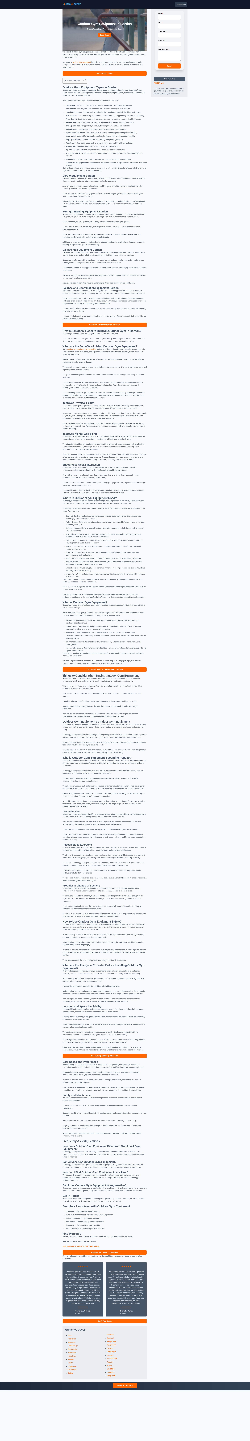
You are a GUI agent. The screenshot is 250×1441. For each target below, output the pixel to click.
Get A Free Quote (105, 1321)
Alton (64, 1246)
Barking (96, 1246)
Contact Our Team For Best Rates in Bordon (105, 669)
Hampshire (72, 1353)
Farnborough (73, 1346)
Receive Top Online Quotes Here (104, 1056)
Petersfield (88, 1246)
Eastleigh (110, 1338)
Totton (109, 1365)
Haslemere (71, 1246)
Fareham (110, 1335)
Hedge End (111, 1341)
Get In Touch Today (105, 73)
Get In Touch (169, 79)
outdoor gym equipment (82, 62)
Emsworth (72, 1366)
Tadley (70, 1373)
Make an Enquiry (125, 1385)
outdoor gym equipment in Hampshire (81, 349)
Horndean (72, 1356)
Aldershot (71, 1342)
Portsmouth (111, 1345)
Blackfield (110, 1369)
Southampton (112, 1359)
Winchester (72, 1370)
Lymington (111, 1372)
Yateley (71, 1359)
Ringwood (111, 1376)
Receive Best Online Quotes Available (104, 325)
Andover (110, 1355)
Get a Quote (104, 35)
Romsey (110, 1362)
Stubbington (111, 1352)
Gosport (110, 1348)
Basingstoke (72, 1349)
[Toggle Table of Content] (83, 80)
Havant (70, 1363)
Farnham (80, 1246)
